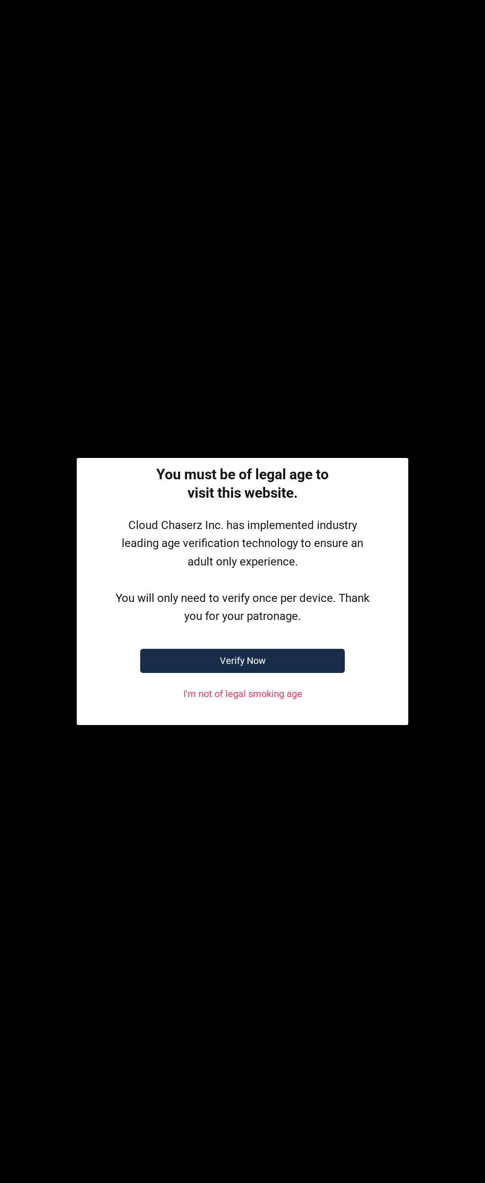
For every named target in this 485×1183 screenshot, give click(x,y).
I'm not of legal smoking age (242, 693)
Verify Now (243, 660)
